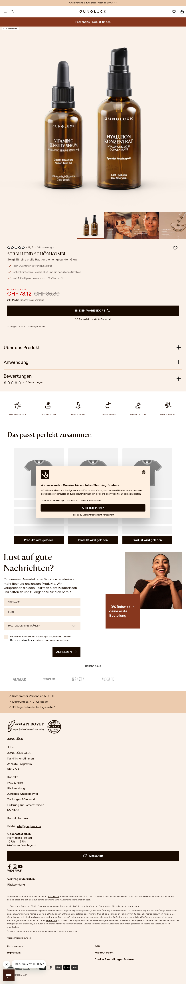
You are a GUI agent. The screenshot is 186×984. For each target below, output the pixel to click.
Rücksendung (16, 788)
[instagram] (15, 866)
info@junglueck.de (29, 826)
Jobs (10, 747)
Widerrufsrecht (104, 952)
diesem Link (51, 920)
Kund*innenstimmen (20, 758)
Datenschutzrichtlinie (22, 640)
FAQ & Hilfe (15, 782)
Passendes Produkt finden (93, 22)
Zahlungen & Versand (21, 799)
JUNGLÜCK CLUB (19, 753)
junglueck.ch (53, 896)
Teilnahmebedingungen (19, 938)
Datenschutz (15, 946)
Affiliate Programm (19, 764)
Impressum (14, 952)
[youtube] (20, 866)
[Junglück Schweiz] (93, 11)
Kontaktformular (18, 818)
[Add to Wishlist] (175, 248)
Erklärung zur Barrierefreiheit (25, 805)
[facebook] (9, 866)
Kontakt (12, 777)
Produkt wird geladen (39, 540)
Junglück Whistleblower (22, 793)
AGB (97, 946)
